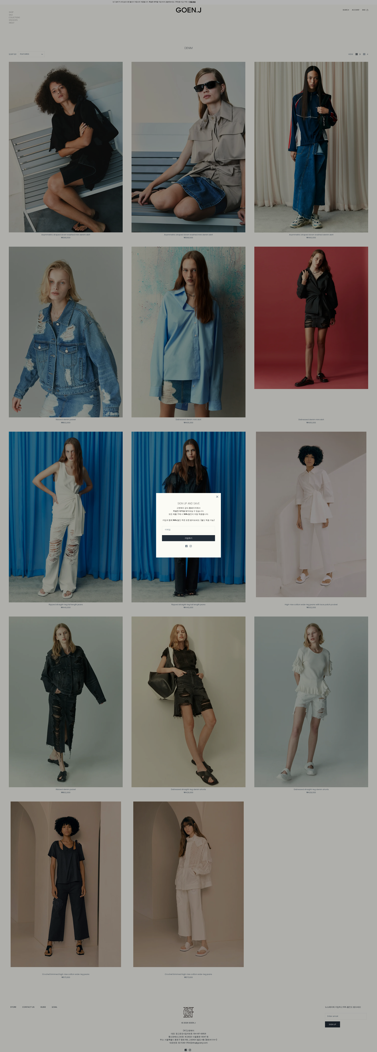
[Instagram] (191, 546)
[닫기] (217, 496)
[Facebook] (186, 546)
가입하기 (188, 538)
